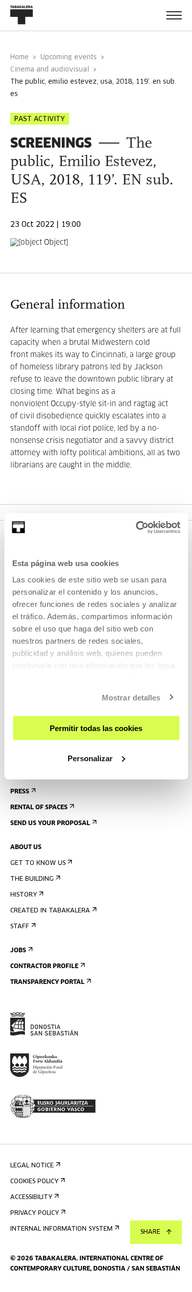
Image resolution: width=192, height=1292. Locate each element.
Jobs (18, 951)
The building (32, 879)
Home (19, 57)
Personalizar (90, 758)
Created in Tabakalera (50, 911)
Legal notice (32, 1166)
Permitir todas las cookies (96, 728)
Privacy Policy (34, 1213)
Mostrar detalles (131, 697)
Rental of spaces (39, 808)
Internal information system (61, 1229)
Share (150, 1232)
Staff (19, 927)
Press (19, 792)
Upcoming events (68, 57)
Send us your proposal (50, 823)
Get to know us (38, 863)
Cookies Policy (34, 1182)
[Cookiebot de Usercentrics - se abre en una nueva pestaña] (136, 527)
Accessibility (31, 1197)
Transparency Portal (47, 982)
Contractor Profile (44, 967)
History (23, 895)
